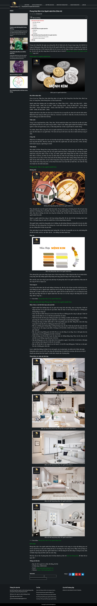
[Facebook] (70, 574)
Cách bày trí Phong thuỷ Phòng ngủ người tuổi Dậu (46, 598)
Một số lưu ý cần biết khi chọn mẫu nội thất (40, 36)
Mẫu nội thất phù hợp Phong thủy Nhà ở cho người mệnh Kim (44, 35)
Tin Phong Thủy (17, 6)
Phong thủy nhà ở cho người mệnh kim (38, 578)
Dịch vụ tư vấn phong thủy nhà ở (36, 576)
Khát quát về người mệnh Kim (38, 20)
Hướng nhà (35, 30)
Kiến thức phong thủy (62, 5)
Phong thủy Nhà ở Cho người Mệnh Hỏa (50, 298)
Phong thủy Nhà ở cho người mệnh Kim (40, 28)
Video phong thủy (74, 5)
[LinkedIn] (82, 574)
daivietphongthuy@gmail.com (44, 568)
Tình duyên (35, 27)
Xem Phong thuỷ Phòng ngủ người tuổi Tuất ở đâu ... (46, 596)
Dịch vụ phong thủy (37, 5)
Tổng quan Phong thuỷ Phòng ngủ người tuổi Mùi (46, 594)
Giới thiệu (27, 5)
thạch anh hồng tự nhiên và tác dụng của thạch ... (46, 590)
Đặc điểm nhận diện (36, 22)
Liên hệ (84, 5)
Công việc (35, 25)
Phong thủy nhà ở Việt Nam (50, 576)
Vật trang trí (35, 33)
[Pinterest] (79, 574)
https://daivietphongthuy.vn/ (45, 570)
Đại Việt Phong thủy (73, 555)
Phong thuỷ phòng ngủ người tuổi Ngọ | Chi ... (45, 592)
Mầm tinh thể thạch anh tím (16, 74)
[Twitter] (73, 574)
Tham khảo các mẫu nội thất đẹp (39, 38)
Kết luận (33, 40)
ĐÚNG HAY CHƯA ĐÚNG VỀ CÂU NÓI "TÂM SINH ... (72, 590)
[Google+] (76, 574)
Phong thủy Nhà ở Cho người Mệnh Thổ (50, 540)
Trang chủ (11, 6)
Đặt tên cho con (50, 5)
